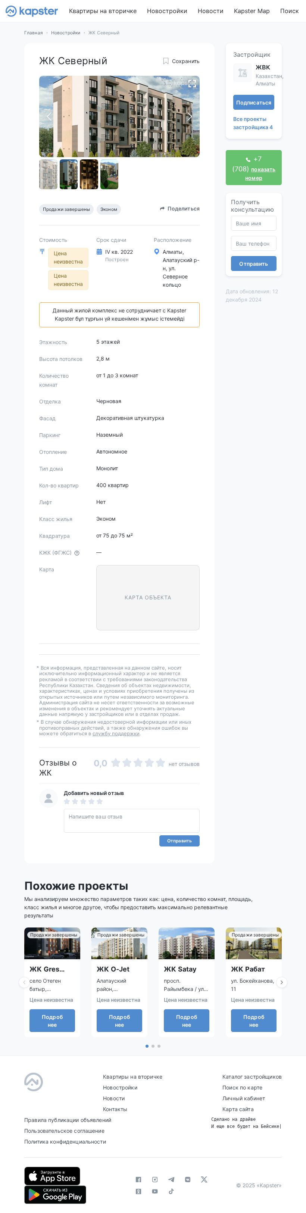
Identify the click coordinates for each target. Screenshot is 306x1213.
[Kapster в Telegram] (171, 1179)
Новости (211, 11)
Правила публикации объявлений (67, 1120)
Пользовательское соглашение (64, 1131)
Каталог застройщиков (252, 1076)
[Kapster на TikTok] (171, 1191)
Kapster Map (252, 11)
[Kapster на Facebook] (138, 1179)
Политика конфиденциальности (65, 1141)
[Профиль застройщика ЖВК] (242, 72)
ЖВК (263, 67)
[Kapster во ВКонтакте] (188, 1179)
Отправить (179, 841)
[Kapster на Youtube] (155, 1191)
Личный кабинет (243, 1098)
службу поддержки (116, 733)
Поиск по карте (242, 1087)
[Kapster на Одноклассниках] (138, 1191)
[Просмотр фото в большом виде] (192, 83)
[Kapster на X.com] (204, 1179)
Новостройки (167, 11)
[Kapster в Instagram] (155, 1179)
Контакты (115, 1109)
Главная (33, 32)
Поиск (289, 11)
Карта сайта (238, 1109)
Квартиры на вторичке (103, 11)
